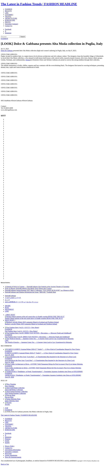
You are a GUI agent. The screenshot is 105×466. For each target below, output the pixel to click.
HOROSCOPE (10, 20)
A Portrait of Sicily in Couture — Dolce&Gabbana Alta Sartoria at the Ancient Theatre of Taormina (37, 287)
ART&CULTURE (11, 18)
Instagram (8, 33)
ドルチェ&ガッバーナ (13, 298)
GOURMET (9, 15)
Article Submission (11, 455)
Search (23, 36)
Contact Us (8, 26)
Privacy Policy (9, 446)
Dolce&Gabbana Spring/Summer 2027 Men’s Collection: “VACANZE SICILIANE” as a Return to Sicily (39, 290)
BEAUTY (8, 11)
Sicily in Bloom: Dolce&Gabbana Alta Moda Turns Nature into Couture (28, 288)
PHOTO (8, 22)
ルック (7, 300)
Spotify (7, 442)
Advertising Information (13, 450)
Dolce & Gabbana (7, 50)
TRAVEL (8, 16)
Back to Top (5, 464)
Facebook (8, 29)
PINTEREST (9, 309)
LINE (7, 311)
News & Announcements (13, 457)
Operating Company (11, 24)
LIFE (6, 13)
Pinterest (7, 439)
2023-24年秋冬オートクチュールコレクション (21, 302)
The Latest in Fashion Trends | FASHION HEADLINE (39, 4)
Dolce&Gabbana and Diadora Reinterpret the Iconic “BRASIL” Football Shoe (30, 292)
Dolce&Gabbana (10, 296)
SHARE (7, 306)
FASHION (8, 9)
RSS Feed (8, 453)
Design (28, 60)
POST (7, 307)
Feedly (7, 441)
